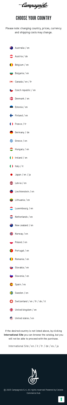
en (28, 48)
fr (31, 81)
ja (30, 174)
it (22, 166)
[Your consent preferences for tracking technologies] (61, 399)
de (26, 56)
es (24, 284)
